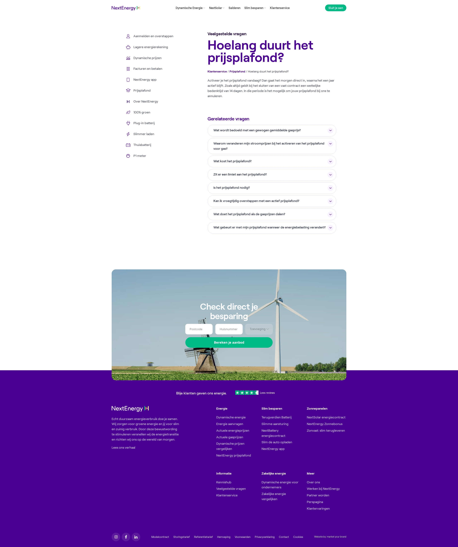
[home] (126, 8)
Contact (284, 537)
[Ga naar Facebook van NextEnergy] (126, 537)
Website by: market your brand (330, 537)
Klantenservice (280, 7)
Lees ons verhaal (123, 447)
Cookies (298, 537)
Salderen (234, 7)
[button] (190, 7)
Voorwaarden (242, 537)
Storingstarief (181, 537)
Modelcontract (160, 537)
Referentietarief (203, 537)
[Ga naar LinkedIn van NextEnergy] (136, 537)
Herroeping (223, 537)
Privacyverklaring (265, 537)
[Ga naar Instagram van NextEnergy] (116, 537)
